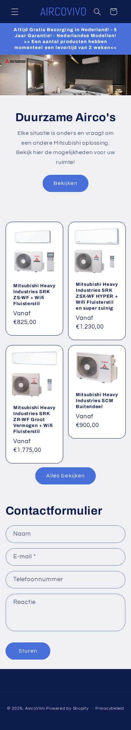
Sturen (28, 651)
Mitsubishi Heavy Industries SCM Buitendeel (97, 400)
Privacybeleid (109, 708)
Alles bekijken (65, 475)
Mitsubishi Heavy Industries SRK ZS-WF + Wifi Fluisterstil (34, 294)
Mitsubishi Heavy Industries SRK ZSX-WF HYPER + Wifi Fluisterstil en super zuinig (97, 296)
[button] (15, 12)
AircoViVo (35, 708)
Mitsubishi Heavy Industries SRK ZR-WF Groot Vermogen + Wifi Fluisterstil (34, 419)
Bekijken (65, 183)
